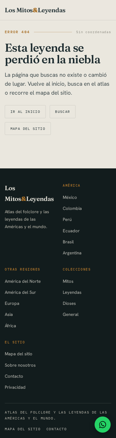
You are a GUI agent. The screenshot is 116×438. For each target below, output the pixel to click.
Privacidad (15, 387)
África (10, 325)
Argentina (72, 253)
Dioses (69, 303)
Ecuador (71, 230)
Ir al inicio (25, 111)
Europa (12, 303)
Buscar (62, 111)
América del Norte (23, 281)
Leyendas (72, 292)
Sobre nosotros (20, 365)
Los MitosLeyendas (35, 10)
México (70, 197)
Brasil (68, 242)
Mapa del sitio (27, 128)
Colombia (72, 208)
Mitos (68, 281)
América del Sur (20, 292)
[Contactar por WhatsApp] (103, 425)
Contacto (14, 376)
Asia (9, 314)
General (71, 314)
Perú (67, 219)
